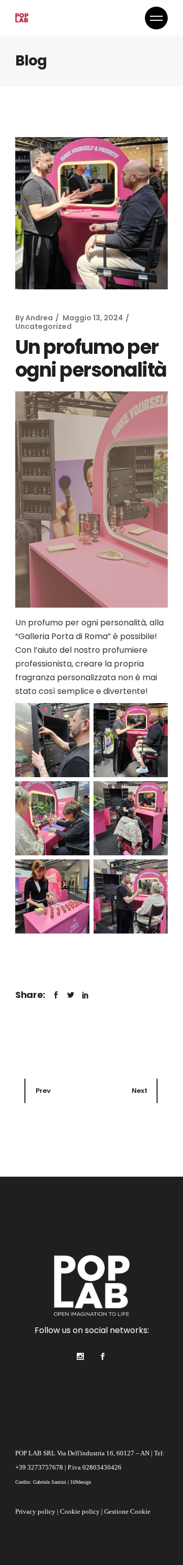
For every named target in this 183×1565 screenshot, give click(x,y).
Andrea (39, 318)
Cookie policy (80, 1511)
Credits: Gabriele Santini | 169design (53, 1482)
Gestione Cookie (127, 1511)
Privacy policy (35, 1511)
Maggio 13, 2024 (93, 318)
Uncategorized (43, 326)
